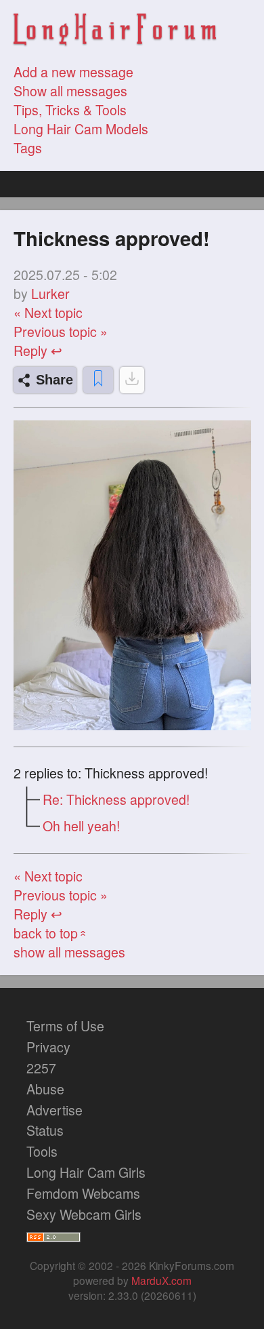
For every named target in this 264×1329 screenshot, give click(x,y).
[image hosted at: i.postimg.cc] (132, 724)
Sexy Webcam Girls (83, 1214)
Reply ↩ (38, 350)
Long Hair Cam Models (81, 128)
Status (45, 1130)
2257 (41, 1067)
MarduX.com (161, 1280)
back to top (51, 933)
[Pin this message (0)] (98, 380)
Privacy (48, 1046)
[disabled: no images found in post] (132, 380)
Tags (28, 147)
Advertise (54, 1109)
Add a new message (73, 71)
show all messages (69, 952)
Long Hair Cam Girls (86, 1172)
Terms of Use (65, 1025)
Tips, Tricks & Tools (70, 109)
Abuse (45, 1088)
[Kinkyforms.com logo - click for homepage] (115, 31)
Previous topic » (61, 331)
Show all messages (70, 90)
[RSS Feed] (53, 1235)
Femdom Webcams (83, 1193)
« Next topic (48, 312)
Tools (42, 1151)
